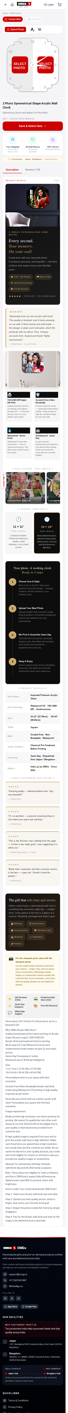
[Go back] (6, 5)
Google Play (30, 1306)
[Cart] (59, 4)
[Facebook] (12, 1298)
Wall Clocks (15, 13)
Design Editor (13, 19)
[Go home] (12, 5)
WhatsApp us (16, 1286)
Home (5, 13)
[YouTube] (18, 1298)
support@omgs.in (18, 1274)
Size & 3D (35, 19)
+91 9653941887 (18, 1280)
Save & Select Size (30, 126)
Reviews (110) (32, 169)
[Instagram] (5, 1298)
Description (12, 169)
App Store (12, 1306)
